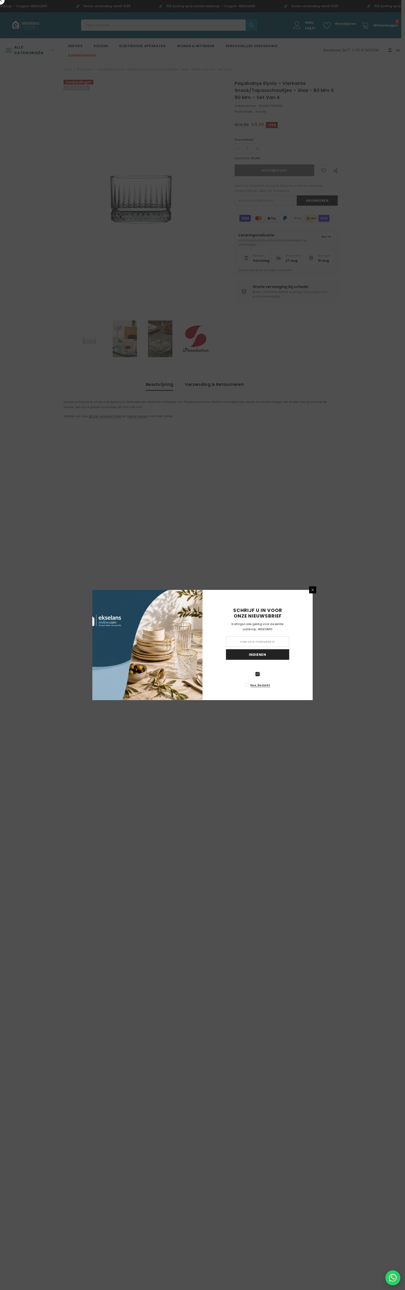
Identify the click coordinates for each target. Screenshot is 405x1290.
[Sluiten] (312, 589)
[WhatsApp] (392, 1277)
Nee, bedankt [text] (260, 685)
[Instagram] (257, 674)
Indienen (257, 654)
